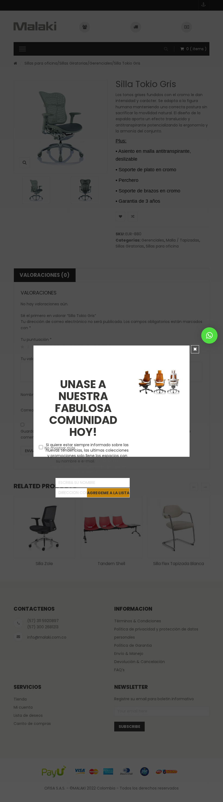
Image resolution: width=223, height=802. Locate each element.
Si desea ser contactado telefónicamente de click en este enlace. (87, 466)
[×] (209, 335)
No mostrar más (60, 448)
